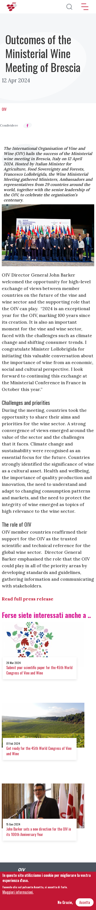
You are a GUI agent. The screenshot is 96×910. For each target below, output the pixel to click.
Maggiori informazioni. (17, 892)
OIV (4, 109)
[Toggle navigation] (85, 6)
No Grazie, (65, 902)
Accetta (84, 902)
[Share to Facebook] (27, 125)
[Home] (12, 6)
